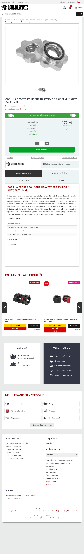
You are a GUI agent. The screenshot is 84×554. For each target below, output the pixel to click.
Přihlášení (62, 2)
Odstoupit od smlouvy (14, 446)
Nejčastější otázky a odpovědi (17, 443)
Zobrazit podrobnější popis (15, 109)
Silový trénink (23, 20)
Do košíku (34, 326)
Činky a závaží (35, 20)
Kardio (21, 511)
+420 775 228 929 (12, 495)
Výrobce (10, 158)
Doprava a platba (37, 158)
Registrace (71, 2)
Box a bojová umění (59, 511)
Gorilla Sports (10, 20)
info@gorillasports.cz (14, 498)
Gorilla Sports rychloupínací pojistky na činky (20, 320)
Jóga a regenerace (31, 511)
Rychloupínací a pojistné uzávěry (17, 22)
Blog (13, 2)
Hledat (79, 14)
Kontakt (27, 2)
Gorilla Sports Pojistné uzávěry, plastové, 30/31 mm (61, 320)
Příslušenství (72, 511)
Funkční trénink (45, 511)
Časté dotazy (5, 2)
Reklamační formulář (13, 449)
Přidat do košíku (42, 150)
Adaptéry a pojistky (49, 20)
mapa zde (49, 484)
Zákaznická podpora (69, 158)
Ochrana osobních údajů (15, 458)
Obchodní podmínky (13, 455)
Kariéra (20, 2)
